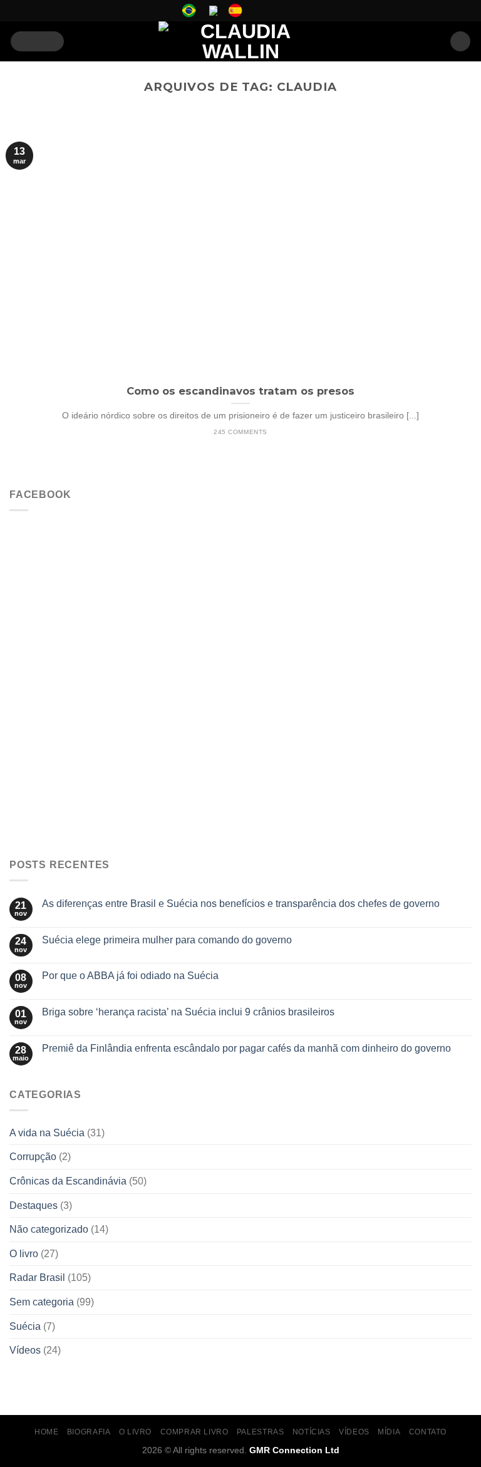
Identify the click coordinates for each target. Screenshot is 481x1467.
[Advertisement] (240, 754)
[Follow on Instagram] (269, 10)
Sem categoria (41, 1302)
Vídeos (25, 1350)
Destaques (33, 1205)
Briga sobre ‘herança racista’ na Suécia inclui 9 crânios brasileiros (188, 1012)
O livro (23, 1253)
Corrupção (32, 1156)
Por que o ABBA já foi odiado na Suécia (130, 975)
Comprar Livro (194, 1432)
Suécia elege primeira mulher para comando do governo (167, 940)
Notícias (311, 1432)
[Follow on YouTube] (293, 10)
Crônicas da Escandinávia (68, 1181)
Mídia (389, 1432)
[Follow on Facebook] (257, 10)
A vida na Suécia (47, 1132)
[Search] (460, 41)
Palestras (260, 1432)
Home (46, 1432)
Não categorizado (48, 1229)
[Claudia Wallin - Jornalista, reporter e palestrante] (240, 41)
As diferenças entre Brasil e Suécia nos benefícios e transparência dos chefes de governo (241, 903)
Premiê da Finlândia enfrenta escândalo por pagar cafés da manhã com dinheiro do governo (246, 1048)
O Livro (135, 1432)
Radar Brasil (37, 1277)
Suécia (25, 1326)
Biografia (89, 1432)
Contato (428, 1432)
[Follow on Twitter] (281, 10)
